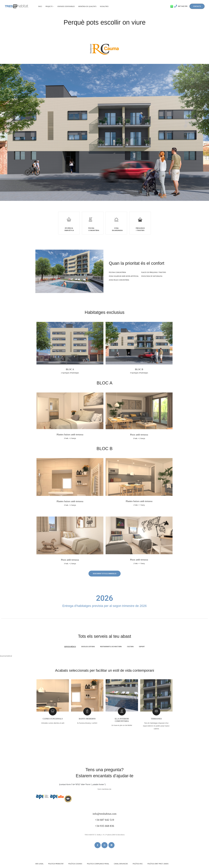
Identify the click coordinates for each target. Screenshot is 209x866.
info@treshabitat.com (104, 813)
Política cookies (75, 864)
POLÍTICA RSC (138, 864)
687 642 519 (182, 6)
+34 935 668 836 (104, 825)
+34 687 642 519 (104, 819)
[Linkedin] (111, 845)
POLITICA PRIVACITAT (56, 864)
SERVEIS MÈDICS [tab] (70, 646)
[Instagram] (104, 845)
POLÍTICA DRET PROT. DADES (158, 864)
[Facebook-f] (97, 845)
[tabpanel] (104, 654)
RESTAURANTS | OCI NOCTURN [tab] (111, 646)
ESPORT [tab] (142, 646)
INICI (40, 6)
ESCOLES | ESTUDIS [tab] (88, 646)
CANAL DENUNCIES (121, 864)
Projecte (49, 6)
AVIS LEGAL (39, 864)
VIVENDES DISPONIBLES (66, 6)
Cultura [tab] (130, 646)
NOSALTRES (104, 6)
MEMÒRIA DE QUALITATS (87, 6)
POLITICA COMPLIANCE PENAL (98, 864)
